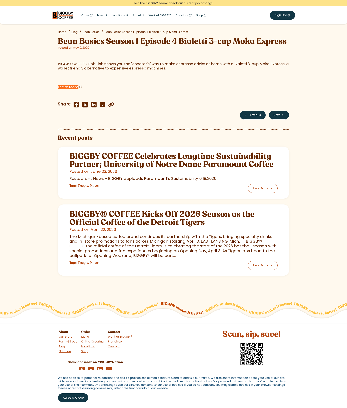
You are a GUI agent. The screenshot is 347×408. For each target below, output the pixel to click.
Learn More (68, 87)
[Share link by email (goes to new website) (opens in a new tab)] (102, 104)
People (83, 185)
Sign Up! (285, 16)
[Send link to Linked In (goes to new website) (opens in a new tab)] (94, 104)
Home (62, 32)
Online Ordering (92, 341)
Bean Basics (91, 32)
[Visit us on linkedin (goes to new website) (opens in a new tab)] (100, 370)
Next (276, 115)
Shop (202, 16)
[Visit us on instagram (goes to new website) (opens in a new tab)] (109, 370)
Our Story (65, 337)
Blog (74, 32)
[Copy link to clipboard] (111, 104)
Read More (260, 188)
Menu (100, 15)
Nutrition (65, 351)
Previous (255, 115)
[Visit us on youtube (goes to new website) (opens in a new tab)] (91, 370)
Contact (114, 346)
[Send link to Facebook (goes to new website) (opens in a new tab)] (76, 104)
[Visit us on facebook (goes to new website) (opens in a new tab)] (82, 370)
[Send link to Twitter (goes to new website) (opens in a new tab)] (85, 104)
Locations (118, 15)
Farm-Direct (68, 341)
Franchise (184, 16)
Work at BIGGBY (160, 15)
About (137, 15)
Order (87, 16)
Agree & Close (73, 398)
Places (94, 185)
